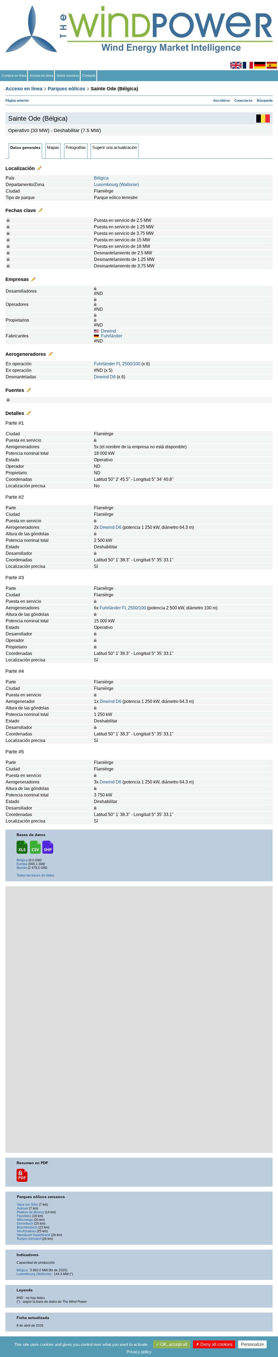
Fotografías (76, 147)
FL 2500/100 (128, 363)
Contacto (89, 76)
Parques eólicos (66, 88)
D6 (113, 377)
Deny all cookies (215, 1344)
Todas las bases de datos (35, 875)
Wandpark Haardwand (33, 1235)
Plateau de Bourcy (30, 1212)
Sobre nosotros (68, 76)
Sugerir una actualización (114, 147)
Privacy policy (139, 1351)
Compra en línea (14, 76)
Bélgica (101, 178)
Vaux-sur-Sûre (27, 1204)
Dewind (108, 331)
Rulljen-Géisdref (29, 1239)
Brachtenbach (27, 1227)
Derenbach (25, 1223)
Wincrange (25, 1220)
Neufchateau (26, 1231)
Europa (22, 864)
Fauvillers (24, 1216)
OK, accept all (173, 1344)
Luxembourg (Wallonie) (116, 184)
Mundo (22, 868)
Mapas (53, 147)
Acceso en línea (41, 76)
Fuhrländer (111, 336)
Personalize (252, 1344)
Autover (22, 1208)
